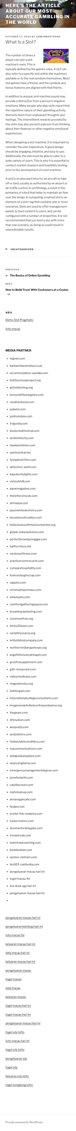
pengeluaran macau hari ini (23, 1023)
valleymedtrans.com (23, 676)
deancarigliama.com (23, 763)
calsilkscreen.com (21, 785)
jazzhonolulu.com (21, 416)
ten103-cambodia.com (24, 864)
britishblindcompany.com (26, 640)
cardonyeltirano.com (23, 553)
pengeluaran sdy (16, 1058)
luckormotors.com (22, 821)
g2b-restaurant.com (23, 669)
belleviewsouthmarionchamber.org (33, 524)
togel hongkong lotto (19, 1085)
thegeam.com (19, 712)
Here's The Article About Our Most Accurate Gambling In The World (38, 14)
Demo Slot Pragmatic (19, 320)
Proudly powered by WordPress (24, 1122)
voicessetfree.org (21, 618)
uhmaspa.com (19, 503)
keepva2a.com (19, 727)
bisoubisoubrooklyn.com (26, 517)
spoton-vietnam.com (23, 857)
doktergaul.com (20, 691)
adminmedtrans (48, 36)
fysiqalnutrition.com (23, 459)
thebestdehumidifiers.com (27, 741)
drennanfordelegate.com (26, 828)
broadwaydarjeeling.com (26, 611)
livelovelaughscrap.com (25, 575)
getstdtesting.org (21, 387)
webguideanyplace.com (25, 756)
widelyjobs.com (20, 597)
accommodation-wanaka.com (29, 373)
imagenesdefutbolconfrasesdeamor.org (36, 705)
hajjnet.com (17, 358)
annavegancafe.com (23, 799)
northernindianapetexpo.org (28, 647)
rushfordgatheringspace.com (29, 604)
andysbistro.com (21, 734)
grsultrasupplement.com (26, 662)
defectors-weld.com (23, 467)
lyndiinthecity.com (22, 438)
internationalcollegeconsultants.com (34, 698)
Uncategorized (22, 249)
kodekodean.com (21, 850)
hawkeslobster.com (22, 445)
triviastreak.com (20, 835)
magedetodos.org (21, 683)
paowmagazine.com (23, 488)
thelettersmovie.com (23, 496)
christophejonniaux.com (25, 590)
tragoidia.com (19, 423)
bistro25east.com (21, 626)
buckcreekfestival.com (24, 430)
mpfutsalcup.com (21, 792)
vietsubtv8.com (20, 481)
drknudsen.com (20, 720)
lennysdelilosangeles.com (27, 394)
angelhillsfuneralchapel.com (28, 655)
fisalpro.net (17, 806)
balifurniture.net (20, 546)
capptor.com (18, 582)
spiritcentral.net (20, 452)
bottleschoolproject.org (25, 380)
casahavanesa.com (22, 402)
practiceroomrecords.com (27, 561)
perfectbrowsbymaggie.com (28, 539)
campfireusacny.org (22, 633)
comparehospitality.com (25, 568)
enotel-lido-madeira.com (26, 813)
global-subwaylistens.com (27, 532)
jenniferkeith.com (21, 777)
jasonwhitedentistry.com (26, 510)
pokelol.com (18, 409)
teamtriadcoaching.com (25, 842)
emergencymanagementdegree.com (34, 770)
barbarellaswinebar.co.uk (26, 365)
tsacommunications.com (26, 748)
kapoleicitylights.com (24, 474)
